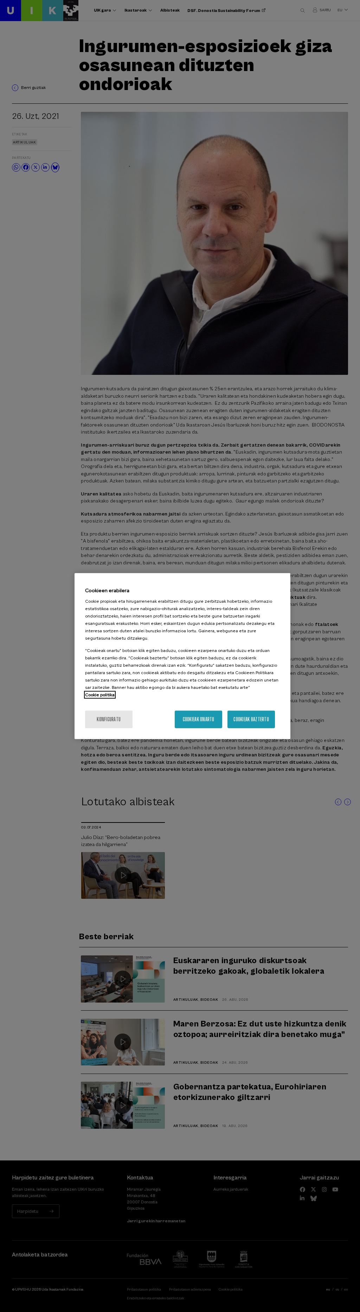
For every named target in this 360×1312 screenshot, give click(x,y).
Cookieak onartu (198, 719)
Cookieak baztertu (251, 719)
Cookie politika (100, 695)
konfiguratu (109, 719)
